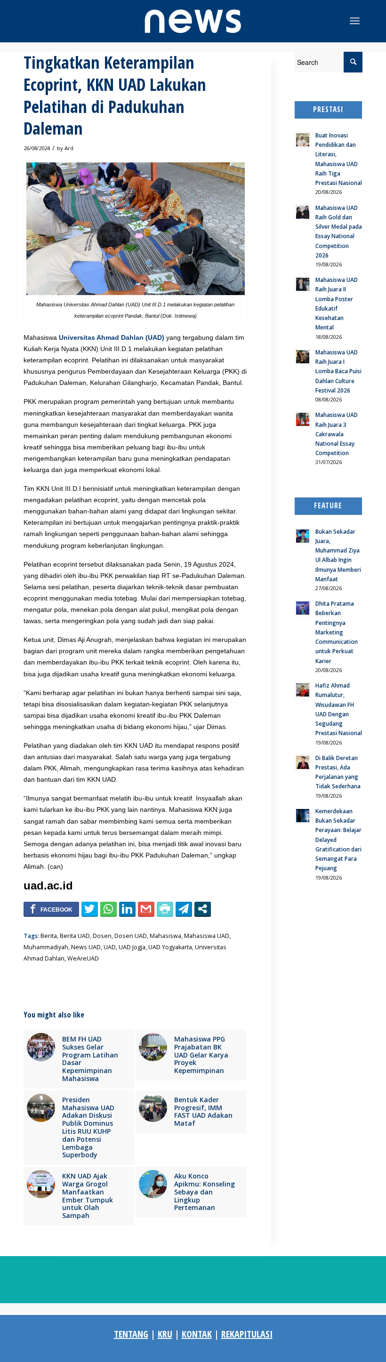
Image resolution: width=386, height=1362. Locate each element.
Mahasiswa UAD (206, 936)
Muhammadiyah (46, 947)
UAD (110, 947)
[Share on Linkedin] (127, 909)
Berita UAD (75, 936)
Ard (68, 148)
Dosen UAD (130, 936)
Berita (48, 936)
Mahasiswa (165, 936)
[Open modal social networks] (202, 909)
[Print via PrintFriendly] (165, 909)
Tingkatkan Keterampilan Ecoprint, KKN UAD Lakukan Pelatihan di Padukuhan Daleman (115, 95)
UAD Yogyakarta (170, 947)
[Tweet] (89, 909)
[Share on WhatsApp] (108, 909)
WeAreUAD (83, 958)
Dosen (102, 936)
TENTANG (131, 1334)
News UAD (86, 947)
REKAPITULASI (247, 1334)
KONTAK (197, 1334)
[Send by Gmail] (146, 909)
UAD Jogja (132, 947)
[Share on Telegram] (184, 909)
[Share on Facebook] (51, 909)
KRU (165, 1334)
